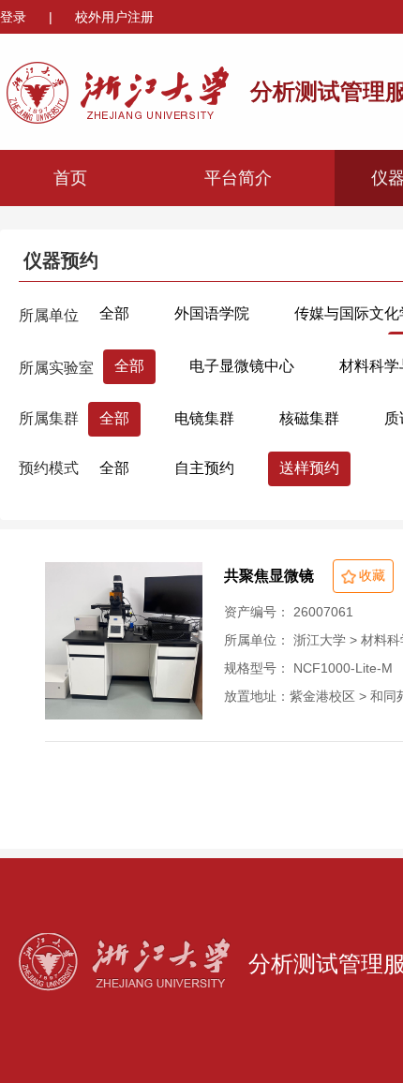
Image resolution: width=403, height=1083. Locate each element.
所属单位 (49, 315)
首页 (70, 178)
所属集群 (49, 418)
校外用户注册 (114, 16)
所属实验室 (56, 368)
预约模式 (49, 468)
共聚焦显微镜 (269, 576)
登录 (15, 16)
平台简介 (238, 178)
